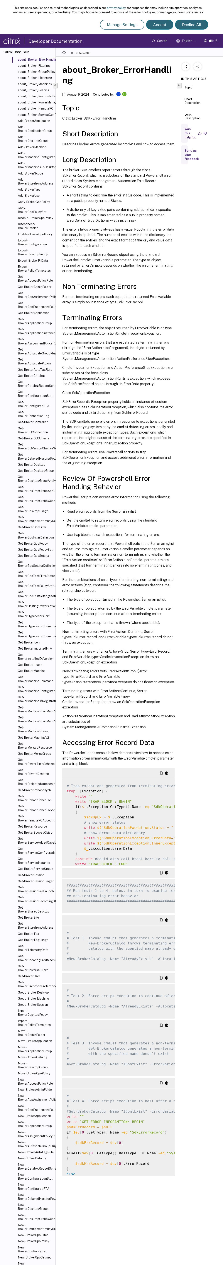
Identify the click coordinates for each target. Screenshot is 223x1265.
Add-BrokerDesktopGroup (33, 139)
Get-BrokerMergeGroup (34, 753)
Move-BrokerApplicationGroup (35, 1049)
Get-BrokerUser (29, 976)
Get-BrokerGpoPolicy (33, 543)
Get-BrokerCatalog (31, 375)
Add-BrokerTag (29, 189)
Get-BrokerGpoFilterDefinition (36, 535)
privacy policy (116, 8)
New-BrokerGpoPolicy (33, 1241)
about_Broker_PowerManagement (36, 102)
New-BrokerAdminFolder (35, 1089)
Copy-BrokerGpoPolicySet (32, 210)
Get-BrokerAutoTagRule (35, 369)
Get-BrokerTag (28, 934)
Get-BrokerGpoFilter (32, 527)
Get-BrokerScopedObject (35, 832)
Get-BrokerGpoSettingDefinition (36, 563)
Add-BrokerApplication (34, 121)
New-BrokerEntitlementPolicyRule (36, 1227)
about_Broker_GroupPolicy (36, 71)
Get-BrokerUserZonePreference (36, 984)
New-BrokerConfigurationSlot (35, 1176)
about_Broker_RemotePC (35, 108)
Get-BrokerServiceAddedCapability (36, 840)
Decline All (191, 24)
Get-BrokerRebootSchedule (34, 798)
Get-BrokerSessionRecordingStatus (36, 899)
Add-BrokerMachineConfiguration (36, 155)
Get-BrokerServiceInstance (34, 860)
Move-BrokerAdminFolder (31, 1033)
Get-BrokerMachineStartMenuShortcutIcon (36, 709)
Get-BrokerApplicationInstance (36, 331)
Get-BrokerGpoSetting (33, 555)
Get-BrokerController (33, 422)
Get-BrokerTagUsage (33, 940)
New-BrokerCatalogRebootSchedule (36, 1166)
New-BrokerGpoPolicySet (32, 1249)
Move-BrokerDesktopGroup (33, 1065)
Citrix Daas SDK (81, 53)
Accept (159, 24)
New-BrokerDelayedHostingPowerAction (36, 1196)
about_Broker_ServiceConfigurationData (36, 114)
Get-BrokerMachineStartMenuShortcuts (36, 719)
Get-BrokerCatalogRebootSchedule (36, 383)
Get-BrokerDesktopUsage (33, 509)
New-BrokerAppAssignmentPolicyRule (36, 1097)
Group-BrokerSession (33, 1004)
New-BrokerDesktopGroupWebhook (36, 1217)
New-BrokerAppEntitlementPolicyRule (36, 1108)
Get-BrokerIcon (29, 642)
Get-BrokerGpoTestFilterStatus (36, 574)
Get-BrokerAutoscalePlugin (34, 361)
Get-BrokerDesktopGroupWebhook (36, 499)
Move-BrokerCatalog (32, 1057)
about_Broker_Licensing (35, 78)
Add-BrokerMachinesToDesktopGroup (36, 165)
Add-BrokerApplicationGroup (35, 129)
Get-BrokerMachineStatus (33, 729)
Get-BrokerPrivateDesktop (33, 772)
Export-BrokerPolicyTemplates (34, 268)
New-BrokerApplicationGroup (35, 1124)
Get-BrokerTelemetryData (33, 948)
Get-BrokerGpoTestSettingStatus (36, 594)
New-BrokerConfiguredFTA (33, 1186)
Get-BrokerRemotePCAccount (36, 818)
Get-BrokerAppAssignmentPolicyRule (36, 295)
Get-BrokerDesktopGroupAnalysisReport (36, 478)
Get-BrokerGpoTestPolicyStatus (36, 584)
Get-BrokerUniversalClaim (33, 968)
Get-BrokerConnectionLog (33, 414)
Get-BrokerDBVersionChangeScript (36, 446)
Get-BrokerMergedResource (35, 745)
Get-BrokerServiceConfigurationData (36, 850)
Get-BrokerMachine (32, 671)
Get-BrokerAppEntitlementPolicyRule (36, 305)
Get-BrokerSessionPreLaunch (36, 889)
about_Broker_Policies (33, 90)
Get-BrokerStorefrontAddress (35, 925)
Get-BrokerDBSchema (33, 438)
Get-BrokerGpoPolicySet (35, 549)
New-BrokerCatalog (32, 1158)
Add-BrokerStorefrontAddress (35, 181)
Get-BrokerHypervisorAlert (33, 614)
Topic (188, 87)
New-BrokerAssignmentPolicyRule (36, 1134)
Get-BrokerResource (32, 826)
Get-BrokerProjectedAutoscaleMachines (36, 782)
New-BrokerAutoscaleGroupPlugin (36, 1144)
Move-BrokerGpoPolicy (34, 1073)
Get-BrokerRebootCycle (35, 790)
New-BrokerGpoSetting (34, 1257)
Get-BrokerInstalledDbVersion (36, 656)
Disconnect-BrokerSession (28, 226)
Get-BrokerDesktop (31, 464)
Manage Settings (122, 24)
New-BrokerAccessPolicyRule (35, 1081)
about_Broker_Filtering (34, 65)
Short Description (192, 101)
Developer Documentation (55, 41)
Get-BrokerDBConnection (33, 430)
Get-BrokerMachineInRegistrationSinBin (36, 699)
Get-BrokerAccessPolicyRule (35, 278)
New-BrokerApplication (34, 1116)
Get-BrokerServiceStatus (35, 869)
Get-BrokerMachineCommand (35, 679)
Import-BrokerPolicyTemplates (34, 1023)
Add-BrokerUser (29, 195)
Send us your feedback (191, 155)
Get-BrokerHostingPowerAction (36, 604)
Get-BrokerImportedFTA (35, 648)
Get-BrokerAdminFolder (34, 287)
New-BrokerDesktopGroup (33, 1206)
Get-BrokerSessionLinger (36, 881)
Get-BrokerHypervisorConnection (36, 624)
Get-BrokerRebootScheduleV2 (36, 808)
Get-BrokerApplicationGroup (35, 321)
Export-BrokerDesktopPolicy (33, 252)
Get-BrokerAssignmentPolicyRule (36, 341)
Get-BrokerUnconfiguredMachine (36, 958)
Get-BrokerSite (28, 917)
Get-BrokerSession (31, 875)
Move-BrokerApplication (35, 1041)
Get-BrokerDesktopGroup (36, 470)
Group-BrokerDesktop (33, 992)
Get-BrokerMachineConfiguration (36, 689)
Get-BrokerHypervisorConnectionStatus (36, 634)
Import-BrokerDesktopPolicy (33, 1012)
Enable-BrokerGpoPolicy (35, 234)
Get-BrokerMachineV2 (33, 737)
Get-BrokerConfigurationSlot (35, 393)
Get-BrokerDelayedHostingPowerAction (36, 456)
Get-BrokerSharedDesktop (33, 909)
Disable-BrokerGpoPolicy (35, 218)
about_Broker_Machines (35, 84)
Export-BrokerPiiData (33, 260)
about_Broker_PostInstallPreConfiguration (36, 96)
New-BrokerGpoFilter (33, 1235)
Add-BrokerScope (30, 173)
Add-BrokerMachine (32, 147)
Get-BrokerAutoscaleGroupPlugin (36, 351)
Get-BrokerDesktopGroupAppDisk (36, 489)
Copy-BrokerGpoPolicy (34, 202)
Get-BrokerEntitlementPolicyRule (36, 519)
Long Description (192, 116)
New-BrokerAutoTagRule (36, 1152)
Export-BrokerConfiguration (32, 242)
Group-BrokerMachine (33, 998)
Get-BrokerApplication (33, 313)
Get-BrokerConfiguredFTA (33, 404)
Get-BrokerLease (30, 665)
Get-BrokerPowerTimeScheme (36, 761)
